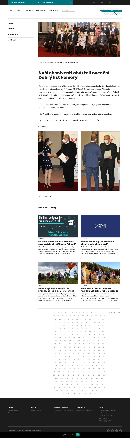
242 (56, 378)
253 (62, 381)
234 (69, 375)
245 (72, 378)
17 (62, 316)
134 (60, 347)
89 (59, 335)
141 (94, 347)
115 (74, 341)
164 (99, 353)
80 (73, 331)
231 (54, 375)
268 (87, 384)
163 (94, 353)
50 (99, 322)
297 (84, 394)
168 (65, 356)
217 (94, 369)
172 (84, 356)
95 (86, 335)
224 (74, 372)
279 (89, 387)
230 (104, 372)
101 (60, 338)
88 (55, 335)
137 (74, 347)
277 (79, 387)
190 (65, 363)
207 (97, 366)
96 (90, 335)
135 (65, 347)
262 (56, 384)
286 (72, 391)
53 (60, 325)
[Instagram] (112, 430)
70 (82, 328)
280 (94, 387)
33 (77, 319)
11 (91, 313)
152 (94, 350)
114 (70, 341)
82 (81, 331)
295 (74, 394)
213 (75, 369)
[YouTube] (120, 430)
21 (79, 316)
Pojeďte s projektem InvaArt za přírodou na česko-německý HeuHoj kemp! (56, 291)
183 (84, 359)
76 (56, 331)
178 (60, 359)
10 (87, 313)
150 (85, 350)
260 (97, 381)
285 (67, 391)
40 (55, 322)
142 (99, 347)
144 (55, 350)
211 (65, 369)
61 (94, 325)
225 (79, 372)
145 (60, 350)
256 (77, 381)
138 (79, 347)
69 (77, 328)
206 (92, 366)
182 (79, 359)
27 (104, 316)
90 (64, 335)
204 (82, 366)
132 (103, 344)
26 (100, 316)
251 (102, 378)
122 (55, 344)
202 (71, 366)
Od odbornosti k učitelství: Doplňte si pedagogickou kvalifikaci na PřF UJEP (57, 242)
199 (56, 366)
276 (74, 387)
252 (57, 381)
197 (99, 363)
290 (92, 391)
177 (55, 359)
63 (103, 325)
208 (102, 366)
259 (92, 381)
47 (86, 322)
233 (64, 375)
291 (97, 391)
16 (58, 316)
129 (89, 344)
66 (64, 328)
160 (79, 353)
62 (98, 325)
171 (79, 356)
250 (97, 378)
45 (77, 322)
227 (89, 372)
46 (81, 322)
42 (64, 322)
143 (103, 347)
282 (104, 387)
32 (73, 319)
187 (103, 359)
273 (59, 387)
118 (88, 341)
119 (93, 341)
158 (69, 353)
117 (84, 341)
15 (54, 316)
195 (89, 363)
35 (85, 319)
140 (89, 347)
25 (96, 316)
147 (70, 350)
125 (70, 344)
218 (99, 369)
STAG (102, 2)
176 (103, 356)
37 (94, 319)
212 (70, 369)
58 (81, 325)
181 (74, 359)
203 (76, 366)
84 (90, 331)
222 (64, 372)
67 (69, 328)
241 (104, 375)
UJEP (117, 2)
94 (81, 335)
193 (79, 363)
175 (99, 356)
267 (82, 384)
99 (103, 335)
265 (72, 384)
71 (86, 328)
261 (102, 381)
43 (68, 322)
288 (82, 391)
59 (85, 325)
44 (73, 322)
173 (89, 356)
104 (74, 338)
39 (103, 319)
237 (84, 375)
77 (60, 331)
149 (80, 350)
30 (64, 319)
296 (79, 394)
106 (84, 338)
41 (59, 322)
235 (74, 375)
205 (87, 366)
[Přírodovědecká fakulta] (11, 10)
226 (84, 372)
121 (102, 341)
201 (67, 366)
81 (77, 331)
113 (65, 341)
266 (77, 384)
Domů (42, 62)
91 (68, 335)
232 (59, 375)
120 (98, 341)
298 (89, 394)
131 (99, 344)
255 (72, 381)
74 (99, 328)
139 (84, 347)
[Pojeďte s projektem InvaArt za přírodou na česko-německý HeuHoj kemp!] (58, 273)
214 (79, 369)
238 (89, 375)
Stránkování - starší (114, 312)
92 (72, 335)
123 (60, 344)
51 (103, 322)
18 (66, 316)
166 (55, 356)
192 (74, 363)
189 (60, 363)
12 (95, 313)
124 (65, 344)
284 (62, 391)
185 (94, 359)
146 (65, 350)
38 (98, 319)
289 (87, 391)
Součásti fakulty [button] (48, 2)
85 (94, 331)
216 (89, 369)
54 (64, 325)
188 (55, 363)
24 (91, 316)
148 (75, 350)
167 (60, 356)
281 (99, 387)
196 (94, 363)
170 (75, 356)
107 (89, 338)
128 (84, 344)
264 (67, 384)
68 (73, 328)
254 (67, 381)
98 (99, 335)
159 (74, 353)
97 (94, 335)
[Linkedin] (116, 430)
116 (79, 341)
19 (70, 316)
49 (95, 322)
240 (99, 375)
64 (55, 328)
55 (68, 325)
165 (104, 353)
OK (78, 435)
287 (77, 391)
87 (103, 331)
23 (87, 316)
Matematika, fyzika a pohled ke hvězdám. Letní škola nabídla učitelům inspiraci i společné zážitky (100, 291)
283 (57, 391)
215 (84, 369)
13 (99, 313)
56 (73, 325)
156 (60, 353)
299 (95, 394)
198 (104, 363)
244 (67, 378)
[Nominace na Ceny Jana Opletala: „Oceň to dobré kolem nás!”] (100, 226)
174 (94, 356)
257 (82, 381)
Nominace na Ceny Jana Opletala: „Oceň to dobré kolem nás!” (97, 242)
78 (64, 331)
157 (65, 353)
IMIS (110, 2)
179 (65, 359)
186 (99, 359)
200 (61, 366)
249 (92, 378)
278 (84, 387)
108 (94, 338)
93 (77, 335)
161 (84, 353)
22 (83, 316)
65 (60, 328)
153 (99, 350)
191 (69, 363)
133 (55, 347)
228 (94, 372)
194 (84, 363)
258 (87, 381)
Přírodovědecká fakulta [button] (17, 2)
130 (94, 344)
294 (69, 394)
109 (99, 338)
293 (64, 394)
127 (79, 344)
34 (81, 319)
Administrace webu (14, 430)
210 (60, 369)
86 (98, 331)
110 (104, 338)
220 (54, 372)
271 (102, 384)
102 (65, 338)
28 (55, 319)
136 (70, 347)
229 (99, 372)
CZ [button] (94, 2)
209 (55, 369)
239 (94, 375)
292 (102, 391)
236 (79, 375)
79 (68, 331)
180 (70, 359)
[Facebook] (108, 430)
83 (85, 331)
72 (90, 328)
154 (104, 350)
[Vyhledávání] (77, 10)
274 (64, 387)
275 (69, 387)
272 (54, 387)
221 (59, 372)
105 (79, 338)
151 (89, 350)
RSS (22, 430)
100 (55, 338)
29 (60, 319)
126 (75, 344)
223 (69, 372)
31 (68, 319)
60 (90, 325)
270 (97, 384)
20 (74, 316)
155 (55, 353)
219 (103, 369)
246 (77, 378)
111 (56, 341)
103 (69, 338)
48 (90, 322)
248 (87, 378)
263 (61, 384)
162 (89, 353)
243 (61, 378)
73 (94, 328)
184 (89, 359)
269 (92, 384)
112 (61, 341)
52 (55, 325)
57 (77, 325)
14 (103, 313)
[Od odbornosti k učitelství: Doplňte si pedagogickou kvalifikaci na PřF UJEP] (58, 226)
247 (82, 378)
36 (90, 319)
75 (103, 328)
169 (70, 356)
